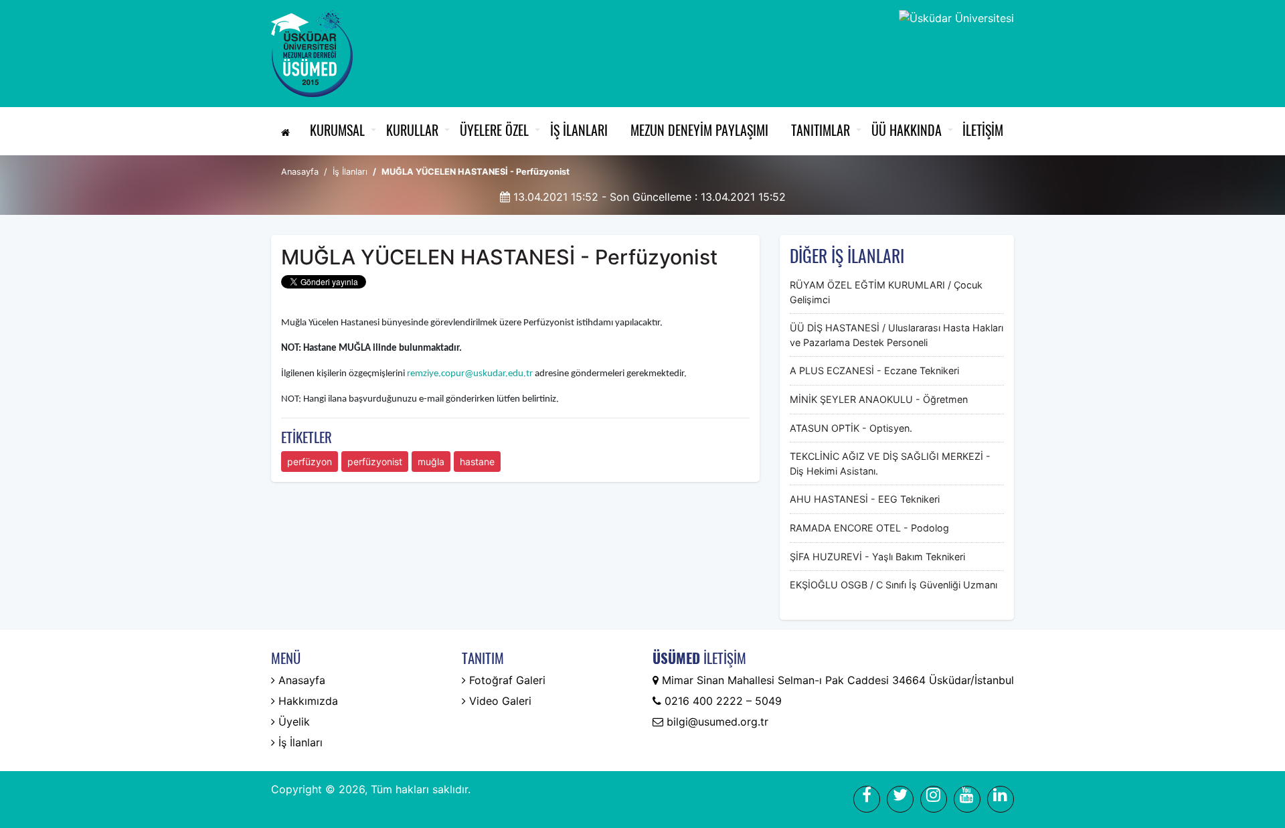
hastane (477, 461)
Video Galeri (498, 701)
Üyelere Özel (494, 130)
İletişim (982, 130)
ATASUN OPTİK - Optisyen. (851, 428)
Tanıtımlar (820, 130)
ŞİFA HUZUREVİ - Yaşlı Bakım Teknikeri (877, 556)
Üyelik (292, 721)
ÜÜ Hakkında (906, 130)
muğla (431, 461)
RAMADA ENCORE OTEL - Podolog (869, 527)
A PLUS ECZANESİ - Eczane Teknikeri (874, 370)
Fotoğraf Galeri (505, 680)
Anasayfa (300, 172)
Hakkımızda (306, 701)
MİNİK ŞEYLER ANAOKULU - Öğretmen (879, 399)
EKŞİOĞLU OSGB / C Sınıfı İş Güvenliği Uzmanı (893, 584)
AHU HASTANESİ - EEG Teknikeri (865, 499)
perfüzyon (309, 461)
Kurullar (412, 130)
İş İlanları (579, 130)
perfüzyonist (374, 461)
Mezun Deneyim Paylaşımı (699, 130)
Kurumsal (337, 130)
